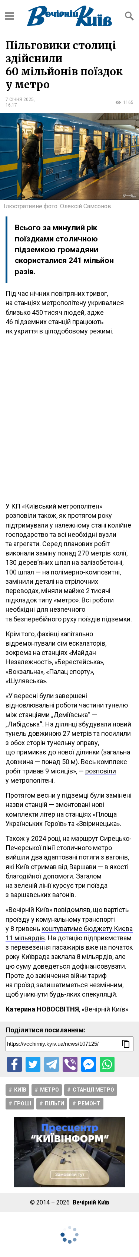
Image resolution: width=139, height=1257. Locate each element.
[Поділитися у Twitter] (33, 1064)
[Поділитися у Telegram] (51, 1064)
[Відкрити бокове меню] (10, 16)
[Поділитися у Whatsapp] (107, 1064)
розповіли (100, 771)
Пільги (54, 1103)
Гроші (22, 1103)
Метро (49, 1090)
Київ (20, 1090)
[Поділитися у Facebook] (14, 1064)
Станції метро (93, 1090)
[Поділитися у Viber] (70, 1064)
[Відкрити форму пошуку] (129, 16)
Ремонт (89, 1103)
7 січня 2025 (20, 99)
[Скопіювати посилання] (126, 1043)
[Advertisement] (69, 418)
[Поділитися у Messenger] (88, 1064)
